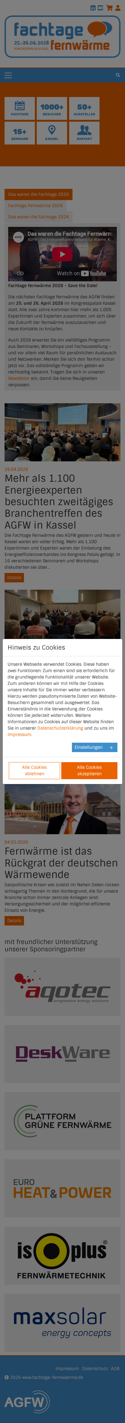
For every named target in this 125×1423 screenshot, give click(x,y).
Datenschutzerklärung (60, 728)
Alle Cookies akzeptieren (89, 770)
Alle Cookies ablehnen (34, 770)
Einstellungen (89, 747)
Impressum (19, 734)
